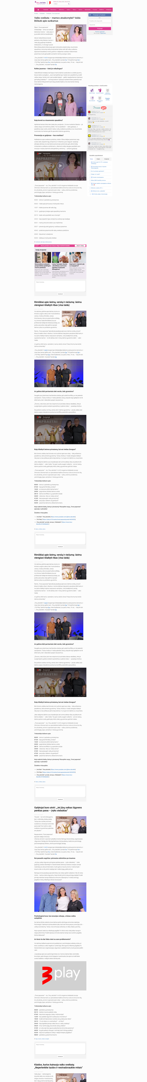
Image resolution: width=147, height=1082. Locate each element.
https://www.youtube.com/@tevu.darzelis (63, 517)
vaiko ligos (42, 242)
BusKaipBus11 (94, 125)
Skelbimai (101, 9)
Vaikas (68, 9)
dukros (43, 529)
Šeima (74, 9)
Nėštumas (61, 9)
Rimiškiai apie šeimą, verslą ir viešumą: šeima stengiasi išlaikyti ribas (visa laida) (58, 303)
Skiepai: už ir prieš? (95, 174)
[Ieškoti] (68, 3)
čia (66, 60)
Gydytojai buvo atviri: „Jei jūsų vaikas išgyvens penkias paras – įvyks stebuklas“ (58, 809)
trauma (39, 1038)
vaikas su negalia (45, 1038)
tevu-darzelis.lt (40, 25)
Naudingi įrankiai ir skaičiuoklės (97, 85)
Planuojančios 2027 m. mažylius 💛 (98, 112)
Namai (80, 9)
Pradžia (38, 10)
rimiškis (40, 529)
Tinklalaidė (45, 9)
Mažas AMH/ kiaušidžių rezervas (98, 180)
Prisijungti (100, 28)
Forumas (95, 9)
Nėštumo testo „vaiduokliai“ (99, 191)
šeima (37, 529)
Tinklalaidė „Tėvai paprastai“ (53, 13)
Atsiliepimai (108, 9)
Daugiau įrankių (107, 99)
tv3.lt (45, 57)
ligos (37, 1038)
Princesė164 (93, 117)
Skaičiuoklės (87, 9)
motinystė (38, 242)
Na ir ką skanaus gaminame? (97, 171)
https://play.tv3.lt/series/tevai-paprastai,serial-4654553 (59, 519)
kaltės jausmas (48, 242)
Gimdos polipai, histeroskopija (100, 194)
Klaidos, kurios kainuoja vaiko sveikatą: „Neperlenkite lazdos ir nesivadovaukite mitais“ (58, 1066)
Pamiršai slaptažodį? (100, 31)
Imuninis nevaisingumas (98, 177)
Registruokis (103, 33)
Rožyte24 (93, 111)
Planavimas (53, 9)
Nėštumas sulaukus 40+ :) (97, 188)
